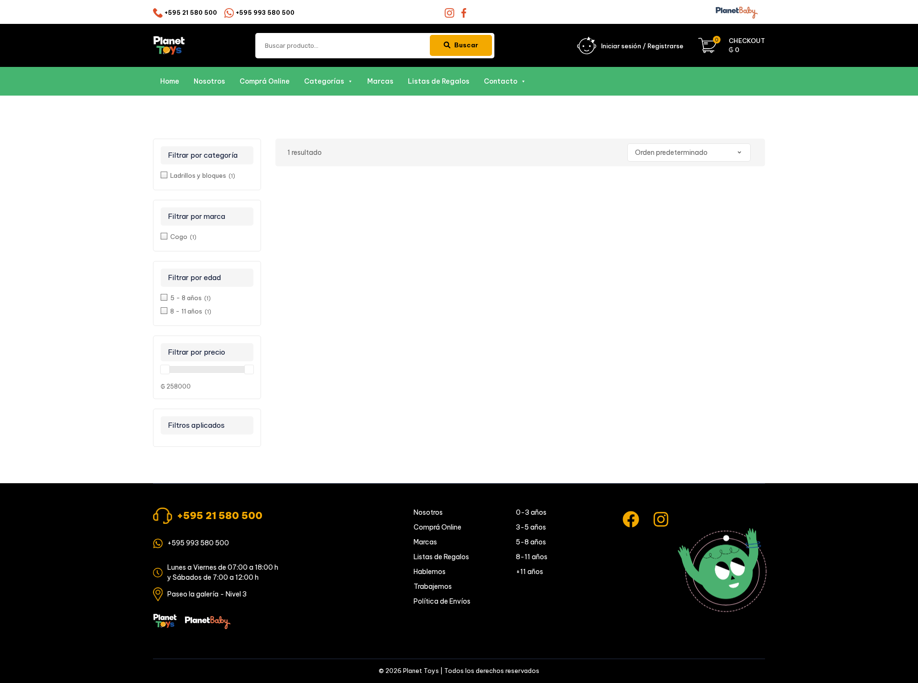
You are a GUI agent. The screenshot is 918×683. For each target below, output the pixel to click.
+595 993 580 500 (265, 12)
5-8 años (531, 542)
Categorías (324, 81)
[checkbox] (207, 175)
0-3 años (531, 512)
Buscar (466, 45)
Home (169, 81)
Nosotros (209, 81)
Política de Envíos (442, 601)
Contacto (500, 81)
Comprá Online (265, 81)
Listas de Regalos (439, 81)
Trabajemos (433, 586)
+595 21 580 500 (190, 12)
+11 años (529, 571)
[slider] (165, 369)
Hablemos (430, 571)
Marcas (380, 81)
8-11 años (531, 557)
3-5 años (531, 527)
